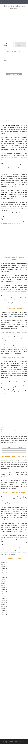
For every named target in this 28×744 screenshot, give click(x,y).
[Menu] (1, 2)
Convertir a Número (14, 74)
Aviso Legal (11, 741)
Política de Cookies (17, 741)
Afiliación (20, 742)
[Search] (26, 2)
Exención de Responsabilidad (12, 742)
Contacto (24, 742)
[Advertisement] (14, 25)
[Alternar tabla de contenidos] (19, 121)
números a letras (16, 223)
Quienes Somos (5, 741)
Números (5, 60)
